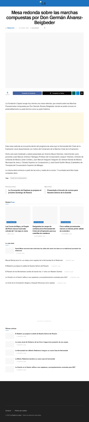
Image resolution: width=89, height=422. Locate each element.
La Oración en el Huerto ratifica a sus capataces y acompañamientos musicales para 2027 (36, 277)
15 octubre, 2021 (23, 28)
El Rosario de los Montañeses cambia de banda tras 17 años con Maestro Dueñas (33, 271)
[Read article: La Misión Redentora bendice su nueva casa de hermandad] (9, 361)
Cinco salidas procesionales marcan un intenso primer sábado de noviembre (72, 228)
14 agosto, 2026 (21, 361)
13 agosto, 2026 (74, 277)
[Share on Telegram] (78, 93)
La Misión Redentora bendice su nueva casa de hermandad (35, 359)
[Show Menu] (6, 3)
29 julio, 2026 (20, 253)
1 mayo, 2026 (10, 234)
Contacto (8, 411)
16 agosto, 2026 (21, 345)
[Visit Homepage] (44, 3)
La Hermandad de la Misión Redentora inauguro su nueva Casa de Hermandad (41, 350)
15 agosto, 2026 (21, 353)
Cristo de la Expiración (18, 178)
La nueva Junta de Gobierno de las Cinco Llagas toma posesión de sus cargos (41, 342)
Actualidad (35, 28)
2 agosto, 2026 (61, 283)
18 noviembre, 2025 (39, 236)
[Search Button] (83, 3)
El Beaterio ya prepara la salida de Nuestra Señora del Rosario (27, 266)
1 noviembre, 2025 (66, 234)
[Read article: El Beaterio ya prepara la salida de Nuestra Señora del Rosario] (9, 336)
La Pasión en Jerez (15, 415)
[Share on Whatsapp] (74, 93)
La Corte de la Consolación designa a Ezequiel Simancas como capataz (30, 283)
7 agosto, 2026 (69, 260)
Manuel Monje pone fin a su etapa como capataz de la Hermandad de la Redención (34, 260)
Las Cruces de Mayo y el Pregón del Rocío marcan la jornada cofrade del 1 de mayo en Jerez (17, 228)
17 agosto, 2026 (55, 266)
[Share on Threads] (82, 93)
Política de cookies (21, 411)
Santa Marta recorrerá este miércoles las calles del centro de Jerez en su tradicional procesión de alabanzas (48, 249)
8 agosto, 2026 (68, 271)
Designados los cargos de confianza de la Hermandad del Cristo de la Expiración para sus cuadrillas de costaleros (44, 229)
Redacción (10, 28)
